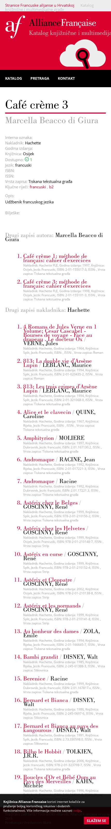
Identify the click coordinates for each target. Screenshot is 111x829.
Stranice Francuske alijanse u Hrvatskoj (39, 5)
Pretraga (39, 78)
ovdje (77, 810)
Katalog (13, 78)
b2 (51, 186)
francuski (38, 186)
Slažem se (96, 820)
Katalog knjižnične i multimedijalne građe (49, 7)
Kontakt (66, 78)
